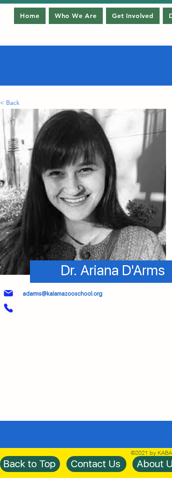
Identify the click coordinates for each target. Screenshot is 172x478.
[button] (13, 103)
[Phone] (8, 308)
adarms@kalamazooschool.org (62, 293)
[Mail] (8, 293)
